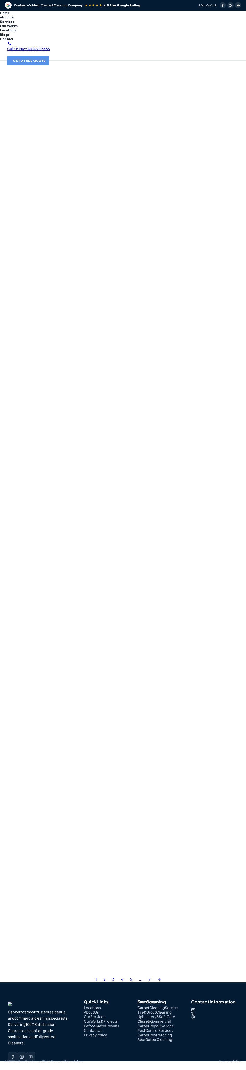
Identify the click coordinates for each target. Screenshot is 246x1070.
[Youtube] (238, 5)
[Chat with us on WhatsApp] (4, 1067)
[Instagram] (230, 5)
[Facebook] (223, 5)
